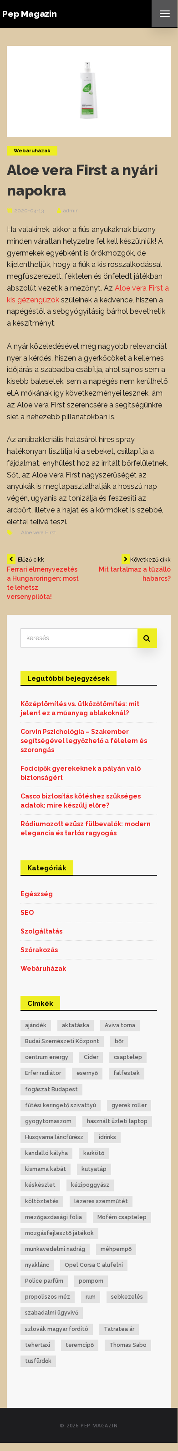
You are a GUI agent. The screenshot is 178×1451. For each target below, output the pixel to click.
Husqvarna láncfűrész (54, 1137)
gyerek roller (129, 1105)
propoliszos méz (47, 1297)
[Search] (147, 638)
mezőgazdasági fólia (53, 1217)
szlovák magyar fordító (56, 1329)
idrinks (107, 1137)
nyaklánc (37, 1265)
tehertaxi (37, 1345)
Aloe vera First (38, 532)
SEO (27, 912)
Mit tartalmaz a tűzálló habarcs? (135, 569)
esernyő (87, 1073)
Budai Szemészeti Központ (62, 1041)
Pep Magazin (29, 14)
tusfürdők (38, 1361)
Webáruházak (32, 151)
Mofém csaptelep (122, 1217)
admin (71, 210)
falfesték (126, 1073)
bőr (119, 1041)
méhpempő (116, 1249)
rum (91, 1297)
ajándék (35, 1025)
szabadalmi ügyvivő (51, 1313)
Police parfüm (44, 1281)
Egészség (36, 894)
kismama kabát (45, 1169)
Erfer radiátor (43, 1073)
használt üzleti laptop (117, 1121)
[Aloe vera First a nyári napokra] (89, 90)
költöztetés (42, 1201)
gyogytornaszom (48, 1121)
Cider (91, 1057)
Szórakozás (39, 950)
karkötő (93, 1153)
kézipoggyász (90, 1185)
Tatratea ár (119, 1329)
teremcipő (80, 1345)
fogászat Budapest (51, 1089)
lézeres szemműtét (101, 1201)
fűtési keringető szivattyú (60, 1105)
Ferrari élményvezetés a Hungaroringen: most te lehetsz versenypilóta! (43, 578)
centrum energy (46, 1057)
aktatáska (75, 1025)
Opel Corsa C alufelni (94, 1265)
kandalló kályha (46, 1153)
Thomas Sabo (128, 1345)
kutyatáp (94, 1169)
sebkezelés (127, 1297)
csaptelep (128, 1057)
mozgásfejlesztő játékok (59, 1233)
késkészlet (40, 1185)
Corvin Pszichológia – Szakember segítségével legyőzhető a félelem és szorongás (83, 740)
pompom (91, 1281)
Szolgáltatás (41, 931)
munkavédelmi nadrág (55, 1249)
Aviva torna (120, 1025)
